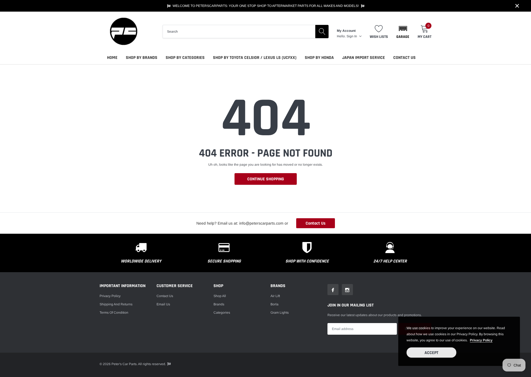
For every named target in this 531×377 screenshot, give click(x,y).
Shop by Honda (319, 58)
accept (431, 353)
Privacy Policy (110, 296)
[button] (402, 31)
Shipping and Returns (116, 304)
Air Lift (275, 296)
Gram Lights (279, 312)
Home (112, 58)
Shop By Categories (185, 58)
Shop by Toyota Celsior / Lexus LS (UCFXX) (254, 58)
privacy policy (481, 340)
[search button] (322, 31)
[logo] (123, 31)
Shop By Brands (141, 58)
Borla (274, 304)
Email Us (163, 304)
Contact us (165, 296)
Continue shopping (265, 179)
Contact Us (404, 58)
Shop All (220, 296)
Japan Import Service (363, 58)
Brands (219, 304)
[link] (333, 289)
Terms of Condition (114, 312)
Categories (222, 312)
